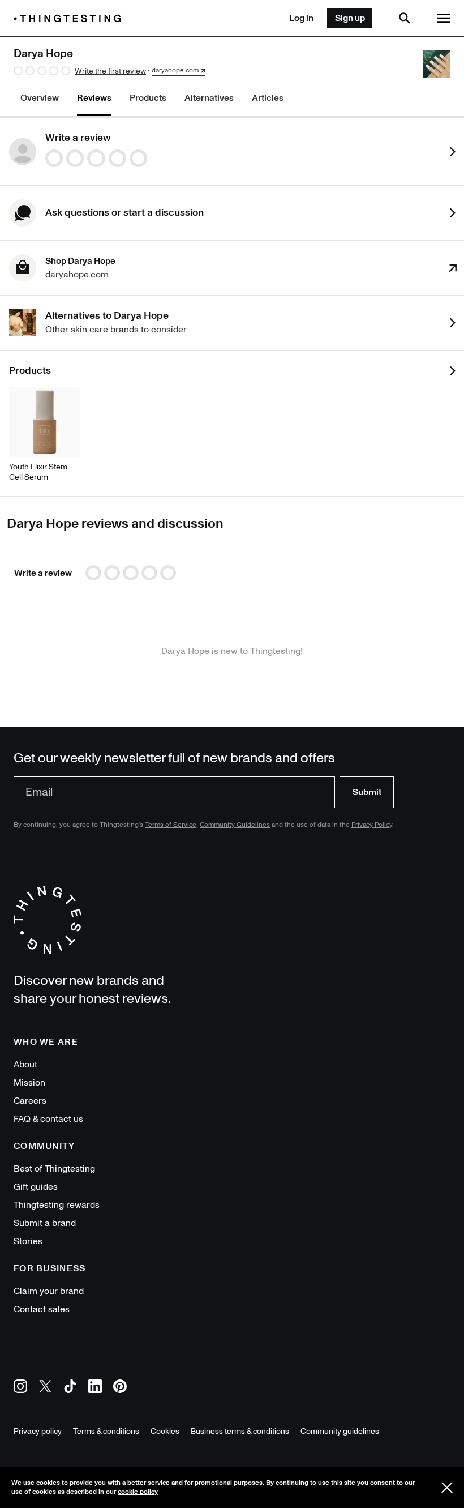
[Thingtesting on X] (45, 1388)
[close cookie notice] (447, 1487)
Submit (367, 792)
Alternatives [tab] (209, 98)
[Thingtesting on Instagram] (20, 1388)
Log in (301, 18)
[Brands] (70, 18)
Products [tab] (148, 98)
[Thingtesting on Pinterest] (120, 1388)
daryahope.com (175, 70)
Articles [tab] (267, 98)
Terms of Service (170, 825)
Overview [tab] (39, 98)
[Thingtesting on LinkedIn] (95, 1388)
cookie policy (138, 1492)
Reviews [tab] (94, 98)
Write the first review (110, 71)
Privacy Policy (371, 825)
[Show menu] (443, 18)
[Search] (404, 18)
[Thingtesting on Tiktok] (70, 1388)
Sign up (350, 18)
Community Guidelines (235, 825)
